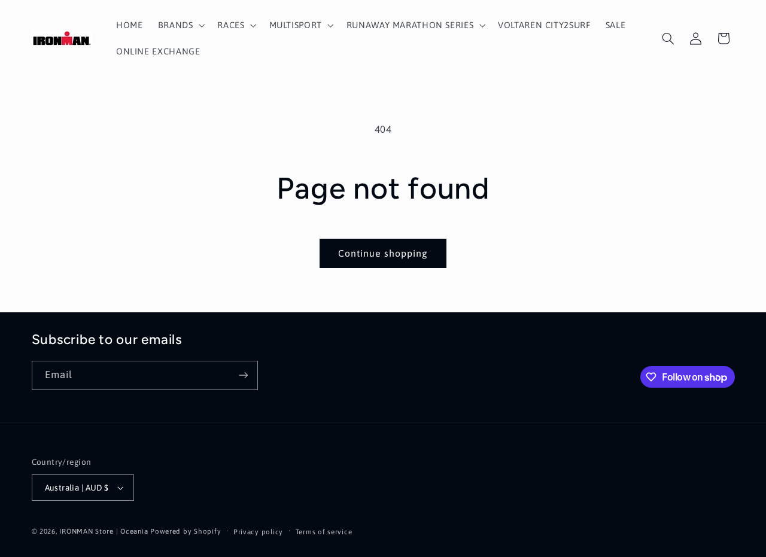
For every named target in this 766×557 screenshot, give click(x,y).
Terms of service (324, 531)
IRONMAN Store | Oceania (103, 531)
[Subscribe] (243, 375)
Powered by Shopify (185, 531)
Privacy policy (258, 531)
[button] (180, 25)
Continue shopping (383, 253)
